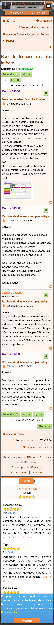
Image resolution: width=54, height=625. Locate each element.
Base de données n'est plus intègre (23, 99)
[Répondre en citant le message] (46, 93)
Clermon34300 (11, 91)
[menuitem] (10, 20)
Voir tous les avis (27, 488)
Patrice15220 (25, 68)
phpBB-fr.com (34, 467)
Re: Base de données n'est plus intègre (25, 216)
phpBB (25, 457)
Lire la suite (25, 536)
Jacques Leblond (12, 292)
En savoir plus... (10, 612)
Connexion (17, 12)
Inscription (39, 12)
